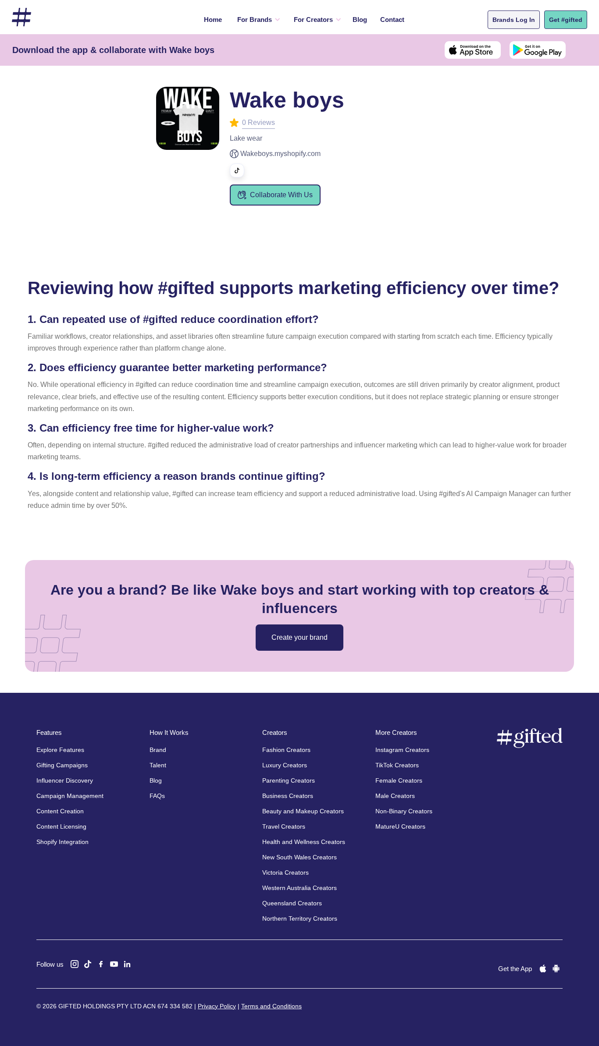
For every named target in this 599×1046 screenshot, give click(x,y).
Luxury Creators (284, 765)
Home (213, 19)
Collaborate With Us (281, 195)
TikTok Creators (397, 765)
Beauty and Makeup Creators (303, 811)
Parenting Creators (288, 780)
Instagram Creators (402, 749)
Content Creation (60, 811)
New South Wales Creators (299, 857)
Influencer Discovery (64, 780)
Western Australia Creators (299, 887)
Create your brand (299, 637)
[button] (257, 20)
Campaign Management (69, 795)
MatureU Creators (400, 826)
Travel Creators (283, 826)
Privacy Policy (217, 1006)
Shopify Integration (62, 841)
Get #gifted (565, 19)
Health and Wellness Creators (303, 841)
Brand (158, 749)
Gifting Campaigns (62, 765)
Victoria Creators (285, 872)
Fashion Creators (286, 749)
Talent (158, 765)
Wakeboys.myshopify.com (280, 153)
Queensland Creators (292, 903)
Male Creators (395, 795)
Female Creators (398, 780)
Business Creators (287, 795)
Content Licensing (61, 826)
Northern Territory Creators (299, 918)
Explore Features (60, 749)
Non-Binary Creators (403, 811)
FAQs (157, 795)
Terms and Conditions (271, 1006)
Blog (360, 19)
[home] (21, 17)
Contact (392, 19)
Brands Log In (513, 19)
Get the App (515, 968)
